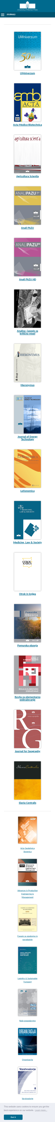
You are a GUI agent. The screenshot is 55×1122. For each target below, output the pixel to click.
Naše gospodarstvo (27, 1021)
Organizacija (27, 1060)
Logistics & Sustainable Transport (27, 980)
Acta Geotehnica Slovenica (27, 850)
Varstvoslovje (27, 1099)
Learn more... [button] (41, 1110)
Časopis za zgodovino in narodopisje (27, 938)
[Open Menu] (2, 14)
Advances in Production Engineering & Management (27, 894)
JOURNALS (11, 15)
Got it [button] (13, 1117)
